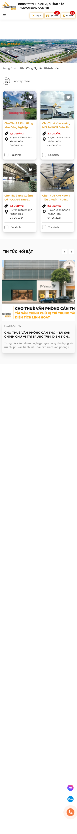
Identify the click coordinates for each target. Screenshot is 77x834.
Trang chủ (9, 68)
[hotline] (70, 812)
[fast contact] (70, 788)
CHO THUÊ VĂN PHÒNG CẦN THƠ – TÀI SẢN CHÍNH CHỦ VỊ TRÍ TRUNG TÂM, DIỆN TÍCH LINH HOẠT (37, 335)
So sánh (16, 154)
